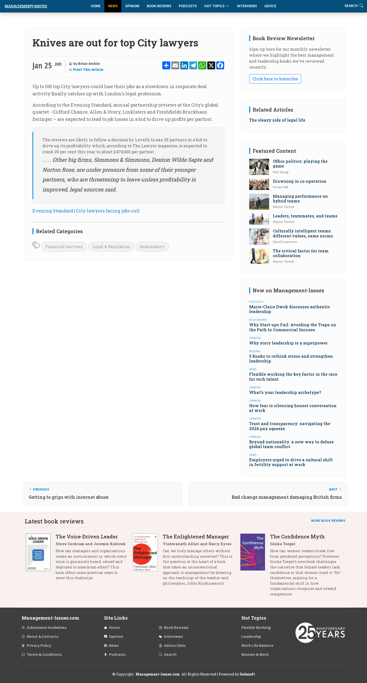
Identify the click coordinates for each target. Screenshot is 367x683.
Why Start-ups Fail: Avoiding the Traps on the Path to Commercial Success (292, 327)
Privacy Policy (39, 646)
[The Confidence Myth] (255, 567)
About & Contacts (42, 637)
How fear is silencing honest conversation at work (293, 408)
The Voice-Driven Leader (87, 536)
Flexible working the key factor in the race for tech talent (293, 376)
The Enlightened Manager (196, 536)
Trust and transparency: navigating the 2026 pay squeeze (289, 426)
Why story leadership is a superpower (288, 342)
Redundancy (152, 246)
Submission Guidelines (46, 628)
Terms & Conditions (44, 655)
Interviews (247, 6)
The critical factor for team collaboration (301, 253)
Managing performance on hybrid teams (300, 198)
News (113, 6)
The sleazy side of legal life (277, 120)
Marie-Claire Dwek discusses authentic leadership (289, 309)
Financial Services (64, 246)
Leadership (251, 637)
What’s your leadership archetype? (285, 392)
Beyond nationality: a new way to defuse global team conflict (291, 444)
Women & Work (255, 655)
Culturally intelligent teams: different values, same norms (303, 233)
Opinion (132, 6)
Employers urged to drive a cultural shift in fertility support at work (291, 462)
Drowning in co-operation (299, 181)
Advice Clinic (175, 646)
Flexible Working (256, 628)
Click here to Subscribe (275, 78)
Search (170, 655)
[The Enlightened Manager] (148, 561)
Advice (270, 6)
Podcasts (188, 6)
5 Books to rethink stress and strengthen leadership (291, 358)
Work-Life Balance (257, 646)
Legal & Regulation (111, 246)
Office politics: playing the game (300, 164)
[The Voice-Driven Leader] (41, 559)
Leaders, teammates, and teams (305, 215)
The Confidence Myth (297, 536)
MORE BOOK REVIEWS (328, 520)
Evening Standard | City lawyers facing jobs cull (86, 211)
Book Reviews (159, 6)
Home (96, 6)
